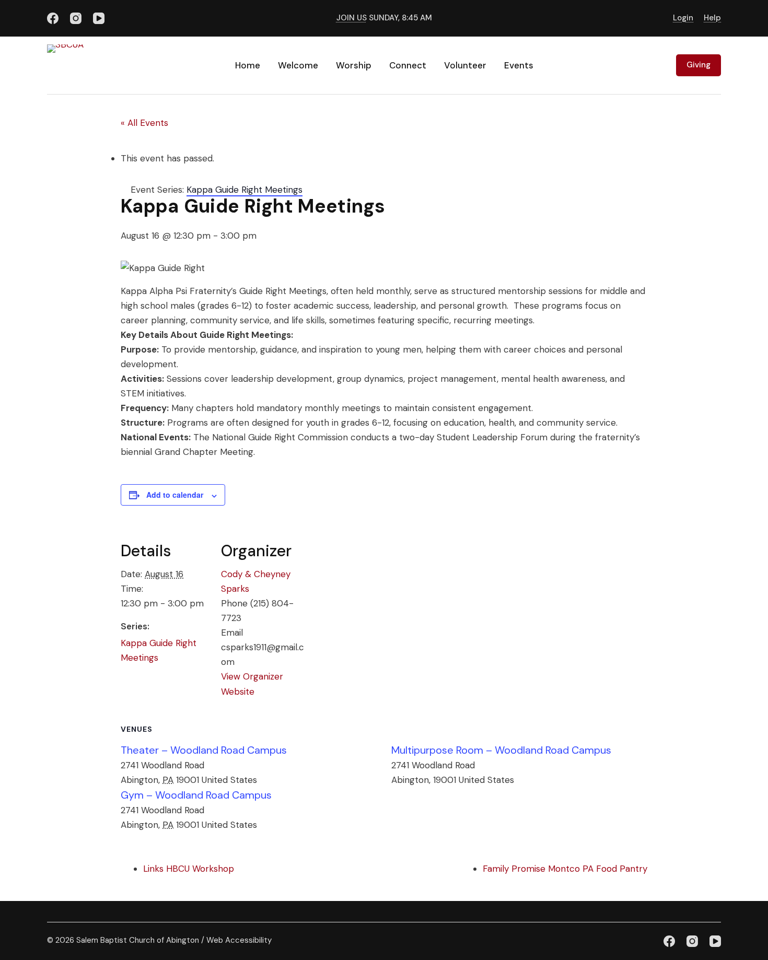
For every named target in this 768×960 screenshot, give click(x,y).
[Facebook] (53, 18)
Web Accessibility (239, 940)
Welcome (298, 65)
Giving (698, 65)
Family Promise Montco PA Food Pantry (565, 868)
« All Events (144, 122)
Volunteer (465, 65)
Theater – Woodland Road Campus (204, 750)
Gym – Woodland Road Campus (196, 795)
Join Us (351, 18)
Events (518, 65)
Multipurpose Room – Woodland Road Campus (501, 750)
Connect (407, 65)
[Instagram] (76, 18)
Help (712, 18)
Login (683, 18)
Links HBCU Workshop (188, 868)
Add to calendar (174, 494)
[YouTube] (98, 18)
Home (247, 65)
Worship (353, 65)
